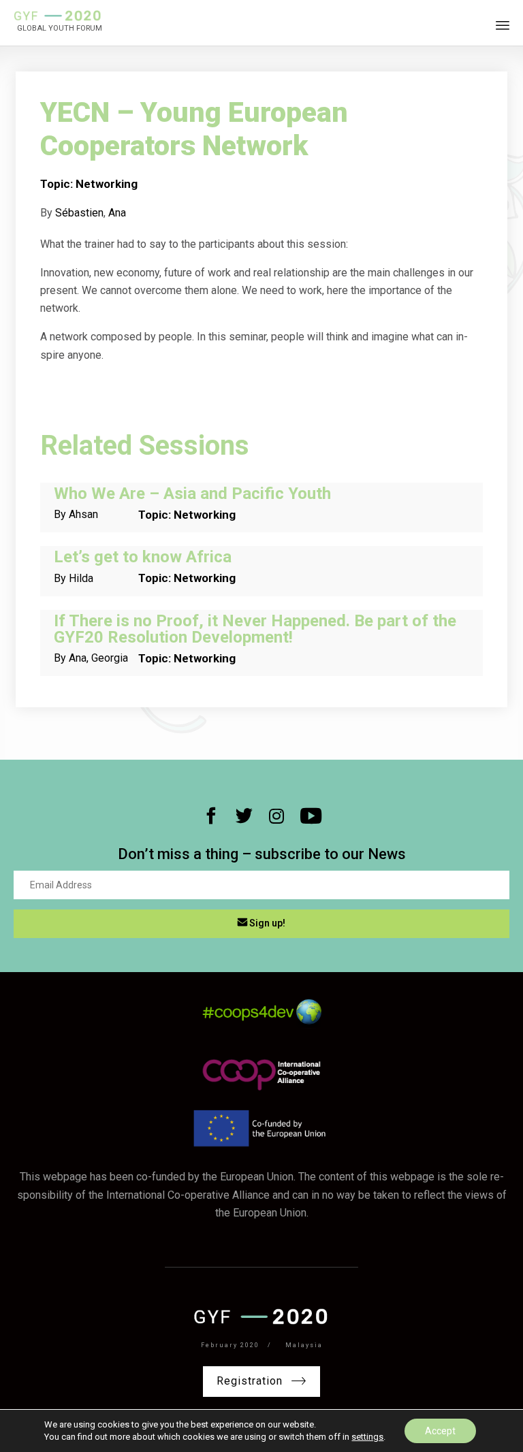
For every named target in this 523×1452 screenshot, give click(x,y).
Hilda (81, 578)
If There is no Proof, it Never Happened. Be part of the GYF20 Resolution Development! (255, 629)
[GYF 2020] (58, 15)
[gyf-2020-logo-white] (261, 1320)
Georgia (109, 657)
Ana (117, 212)
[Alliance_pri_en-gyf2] (261, 1092)
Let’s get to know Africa (143, 556)
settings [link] (367, 1437)
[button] (261, 923)
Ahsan (83, 514)
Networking (107, 184)
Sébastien (79, 212)
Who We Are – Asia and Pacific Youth (192, 493)
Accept (440, 1430)
